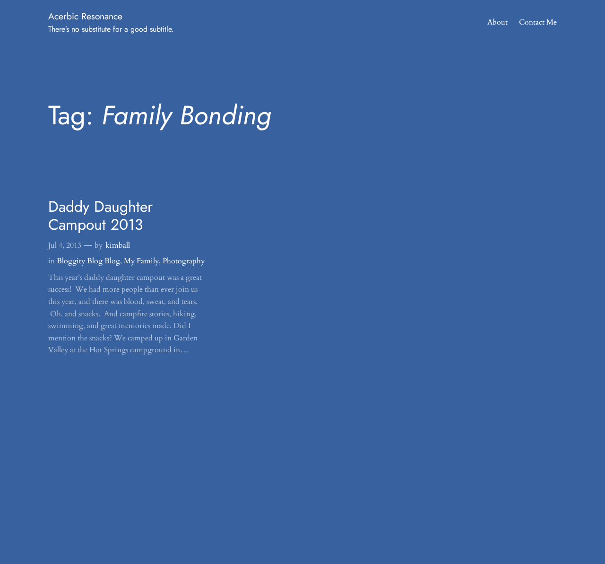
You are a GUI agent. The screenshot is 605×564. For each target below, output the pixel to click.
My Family (141, 261)
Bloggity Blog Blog (88, 261)
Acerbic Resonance (85, 16)
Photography (184, 261)
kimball (117, 245)
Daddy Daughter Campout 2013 (100, 216)
